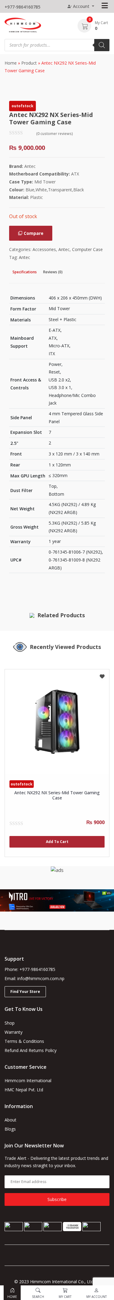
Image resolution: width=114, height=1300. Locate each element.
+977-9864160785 (22, 7)
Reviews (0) (53, 272)
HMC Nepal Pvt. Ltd (24, 1090)
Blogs (10, 1129)
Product (29, 63)
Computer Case (87, 249)
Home (11, 63)
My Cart (101, 22)
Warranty (13, 1032)
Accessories (44, 249)
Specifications (24, 272)
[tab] (24, 272)
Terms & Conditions (24, 1041)
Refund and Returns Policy (31, 1050)
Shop (10, 1023)
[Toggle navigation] (105, 5)
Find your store (25, 991)
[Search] (101, 45)
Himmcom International (28, 1080)
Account (81, 6)
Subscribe (57, 1199)
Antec (64, 249)
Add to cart (57, 841)
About (10, 1120)
